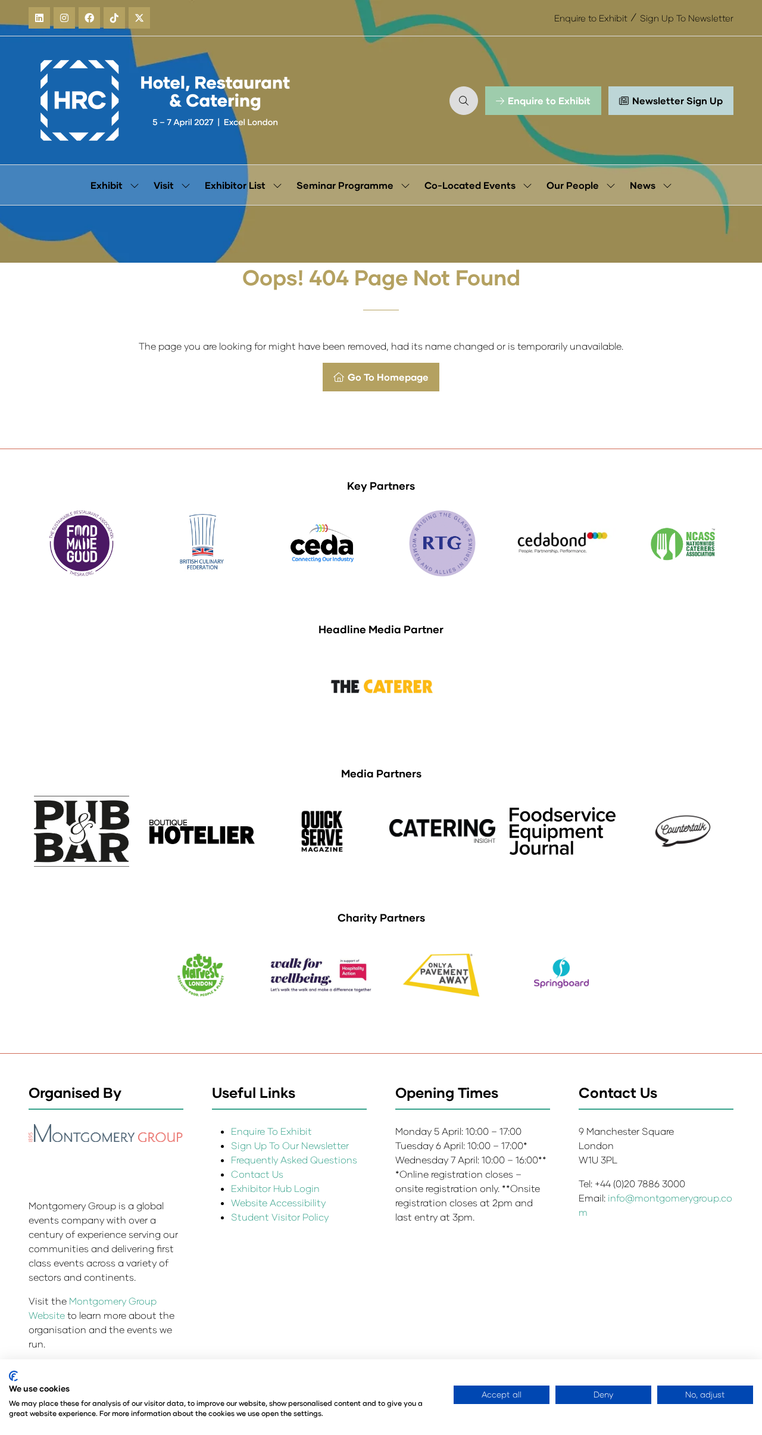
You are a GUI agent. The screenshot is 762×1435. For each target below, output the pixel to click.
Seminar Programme (345, 185)
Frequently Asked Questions (294, 1159)
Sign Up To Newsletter (686, 18)
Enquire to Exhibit (590, 18)
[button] (463, 100)
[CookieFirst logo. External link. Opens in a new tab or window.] (13, 1376)
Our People (572, 185)
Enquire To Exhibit (271, 1131)
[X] (139, 18)
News (642, 185)
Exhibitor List (235, 185)
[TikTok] (114, 18)
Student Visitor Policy (281, 1216)
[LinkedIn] (39, 18)
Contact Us (257, 1173)
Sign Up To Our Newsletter (290, 1145)
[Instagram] (64, 18)
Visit (164, 185)
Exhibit (106, 185)
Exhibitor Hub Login (275, 1188)
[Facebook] (89, 18)
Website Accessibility (278, 1202)
